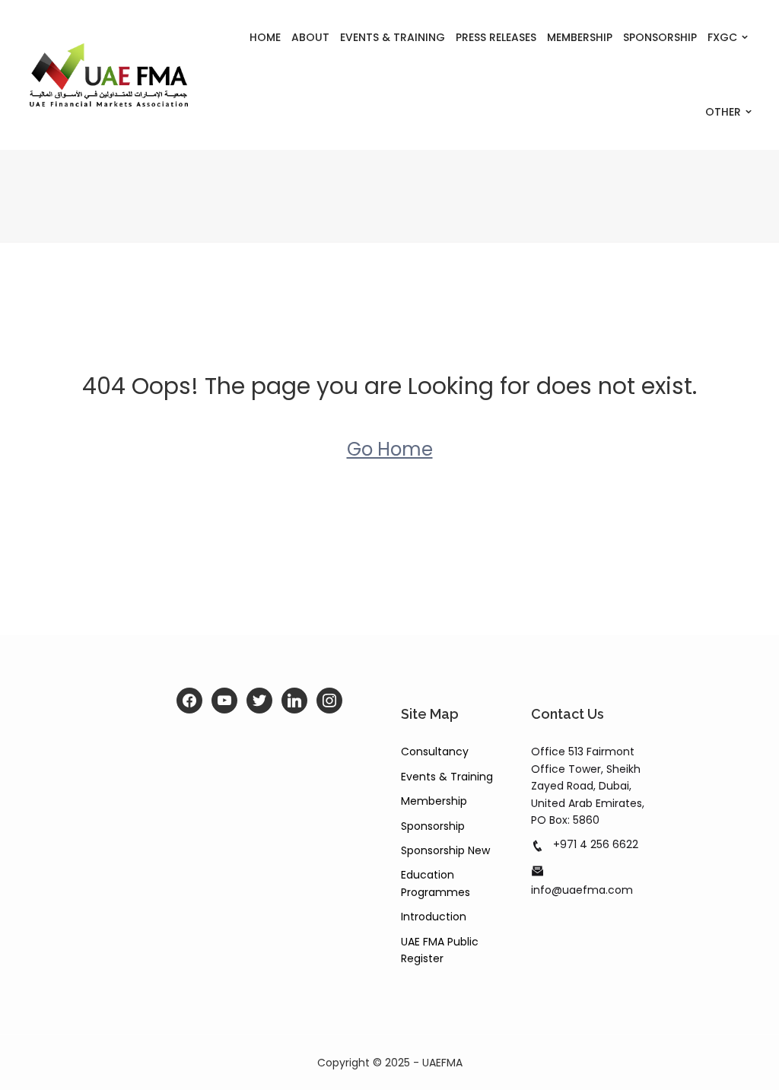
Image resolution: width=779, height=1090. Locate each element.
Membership (579, 37)
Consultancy (435, 751)
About (310, 37)
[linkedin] (294, 700)
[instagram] (329, 700)
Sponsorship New (445, 850)
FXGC (722, 37)
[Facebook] (189, 700)
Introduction (433, 916)
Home (265, 37)
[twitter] (259, 700)
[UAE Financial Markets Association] (109, 75)
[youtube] (224, 700)
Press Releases (496, 37)
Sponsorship (660, 37)
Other (723, 111)
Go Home (390, 449)
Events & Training (392, 37)
